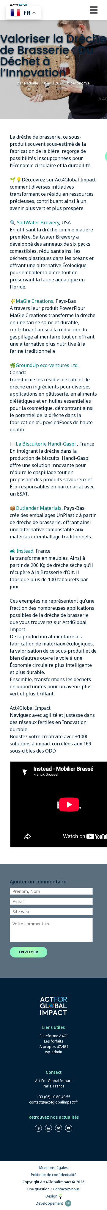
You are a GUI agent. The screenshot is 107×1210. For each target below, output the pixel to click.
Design (52, 1196)
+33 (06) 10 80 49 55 (53, 1096)
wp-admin (53, 1051)
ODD (50, 750)
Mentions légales (53, 1167)
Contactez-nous (66, 1189)
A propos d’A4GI (54, 1046)
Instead (24, 551)
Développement (50, 1203)
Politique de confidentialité (53, 1174)
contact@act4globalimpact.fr (53, 1102)
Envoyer (28, 951)
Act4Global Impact (75, 179)
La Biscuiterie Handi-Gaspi (46, 444)
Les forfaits (53, 1041)
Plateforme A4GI (53, 1035)
